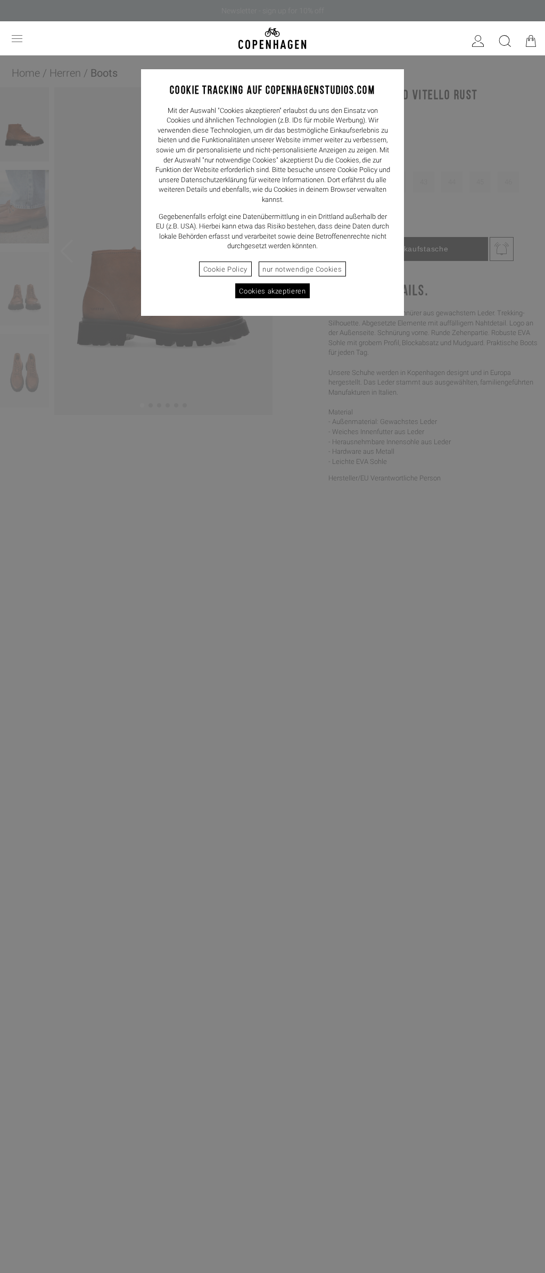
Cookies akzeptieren (272, 291)
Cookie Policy (225, 269)
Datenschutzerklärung (214, 180)
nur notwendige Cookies (302, 269)
